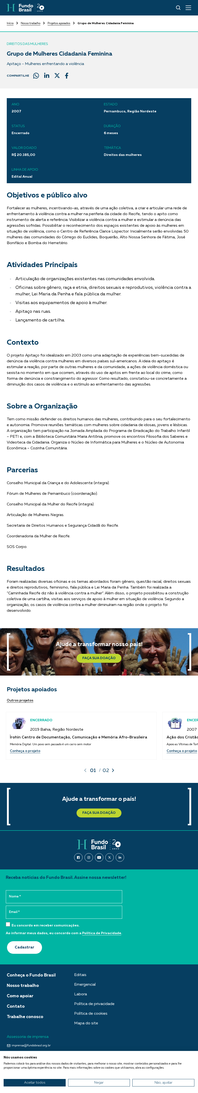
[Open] (188, 8)
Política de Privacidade (101, 933)
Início (10, 23)
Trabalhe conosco (25, 1017)
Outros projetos (20, 700)
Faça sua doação (99, 658)
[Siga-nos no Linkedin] (120, 857)
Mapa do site (86, 1023)
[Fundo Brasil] (25, 8)
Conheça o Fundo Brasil (31, 975)
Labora (80, 994)
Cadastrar (24, 947)
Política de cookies (90, 1014)
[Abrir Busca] (178, 7)
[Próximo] (113, 770)
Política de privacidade (94, 1004)
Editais (80, 975)
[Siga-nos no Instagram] (89, 857)
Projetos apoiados (59, 23)
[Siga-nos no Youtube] (99, 857)
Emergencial (85, 985)
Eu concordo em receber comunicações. (45, 925)
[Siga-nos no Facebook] (78, 857)
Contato (16, 1006)
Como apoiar (20, 996)
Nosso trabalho (30, 23)
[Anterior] (85, 770)
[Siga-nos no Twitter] (109, 857)
